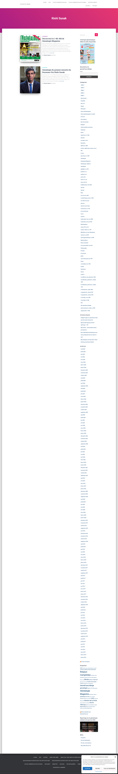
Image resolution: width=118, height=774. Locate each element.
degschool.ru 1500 (85, 135)
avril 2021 (83, 480)
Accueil (45, 2)
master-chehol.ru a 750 (86, 229)
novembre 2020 (84, 494)
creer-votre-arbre (54, 757)
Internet (82, 190)
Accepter (87, 768)
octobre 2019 (84, 525)
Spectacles (83, 269)
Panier (79, 764)
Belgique (83, 124)
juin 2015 (83, 644)
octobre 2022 (84, 441)
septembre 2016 (84, 604)
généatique (83, 696)
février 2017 (83, 591)
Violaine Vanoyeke (83, 708)
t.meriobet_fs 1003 (85, 300)
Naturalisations (84, 240)
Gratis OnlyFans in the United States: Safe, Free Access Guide (36, 760)
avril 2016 (83, 617)
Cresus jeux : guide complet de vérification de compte (72, 757)
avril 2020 (83, 509)
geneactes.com (86, 683)
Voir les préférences (109, 768)
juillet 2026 (83, 351)
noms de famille (89, 706)
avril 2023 (83, 425)
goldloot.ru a (84, 171)
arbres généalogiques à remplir (91, 668)
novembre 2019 (84, 522)
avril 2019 (83, 530)
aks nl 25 (83, 103)
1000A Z (82, 85)
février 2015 (83, 654)
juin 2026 (83, 354)
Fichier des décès (91, 681)
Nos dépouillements (92, 2)
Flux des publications (85, 740)
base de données (92, 669)
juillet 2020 (83, 501)
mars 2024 (83, 396)
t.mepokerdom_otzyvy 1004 (87, 294)
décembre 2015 (84, 628)
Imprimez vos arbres (87, 698)
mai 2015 (83, 646)
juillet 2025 (83, 380)
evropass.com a (84, 140)
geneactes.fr (91, 683)
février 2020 (83, 515)
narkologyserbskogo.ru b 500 (87, 237)
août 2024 (83, 388)
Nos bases (95, 5)
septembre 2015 (84, 636)
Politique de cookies (98, 771)
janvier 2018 (83, 562)
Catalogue (83, 129)
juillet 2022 (83, 449)
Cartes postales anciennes (87, 127)
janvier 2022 (83, 464)
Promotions (83, 253)
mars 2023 (83, 428)
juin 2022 (83, 451)
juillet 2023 (83, 417)
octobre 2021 (84, 472)
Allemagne (83, 108)
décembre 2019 (84, 520)
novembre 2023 (84, 407)
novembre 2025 (84, 372)
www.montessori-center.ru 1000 (88, 308)
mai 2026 (83, 356)
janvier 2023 (83, 433)
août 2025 (83, 378)
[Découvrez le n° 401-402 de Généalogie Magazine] (30, 48)
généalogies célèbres (92, 694)
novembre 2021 (84, 470)
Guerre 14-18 (84, 179)
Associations (84, 119)
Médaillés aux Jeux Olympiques (88, 232)
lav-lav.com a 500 (85, 195)
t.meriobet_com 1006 (85, 297)
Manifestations (84, 224)
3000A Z (82, 95)
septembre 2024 (84, 385)
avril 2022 (83, 457)
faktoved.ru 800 (84, 145)
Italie (82, 192)
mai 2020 (83, 507)
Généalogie (83, 158)
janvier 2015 (83, 657)
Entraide (82, 137)
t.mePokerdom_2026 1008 (87, 289)
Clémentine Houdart (83, 677)
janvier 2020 (83, 517)
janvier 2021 (83, 488)
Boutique (88, 5)
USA (82, 302)
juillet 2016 (83, 609)
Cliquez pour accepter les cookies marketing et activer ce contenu (89, 727)
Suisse (82, 271)
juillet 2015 (83, 641)
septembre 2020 (84, 496)
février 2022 (83, 462)
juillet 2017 (83, 578)
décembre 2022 (84, 436)
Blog (50, 2)
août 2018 (83, 544)
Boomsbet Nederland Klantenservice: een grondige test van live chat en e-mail (89, 335)
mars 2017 (83, 588)
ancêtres (83, 668)
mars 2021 (83, 483)
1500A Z (82, 87)
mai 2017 (83, 583)
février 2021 (83, 486)
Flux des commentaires (86, 742)
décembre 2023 (84, 404)
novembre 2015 (84, 631)
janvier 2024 (83, 401)
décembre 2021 (84, 467)
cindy (96, 675)
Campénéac (85, 675)
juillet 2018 (83, 546)
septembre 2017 (84, 573)
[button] (115, 757)
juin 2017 (83, 581)
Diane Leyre (82, 679)
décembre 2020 (84, 491)
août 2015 (83, 638)
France (82, 153)
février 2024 (83, 399)
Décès (82, 132)
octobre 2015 (84, 633)
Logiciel (82, 216)
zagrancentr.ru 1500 (85, 310)
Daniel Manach (94, 677)
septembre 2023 (84, 412)
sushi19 (82, 274)
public (82, 256)
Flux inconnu (85, 661)
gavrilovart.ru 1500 (85, 155)
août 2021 (83, 478)
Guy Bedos (95, 688)
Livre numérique (84, 211)
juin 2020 (83, 504)
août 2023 (83, 414)
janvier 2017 (83, 594)
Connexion (83, 737)
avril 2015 (83, 649)
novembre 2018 (84, 536)
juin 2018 (83, 549)
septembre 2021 (84, 475)
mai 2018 (83, 551)
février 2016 (83, 623)
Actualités (44, 67)
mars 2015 (83, 652)
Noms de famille (84, 242)
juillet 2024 (83, 391)
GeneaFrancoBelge (87, 685)
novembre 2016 (84, 599)
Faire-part (85, 681)
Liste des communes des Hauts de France (77, 2)
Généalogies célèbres (86, 163)
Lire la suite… (52, 52)
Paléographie (84, 248)
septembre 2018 (84, 541)
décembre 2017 (84, 565)
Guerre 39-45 (84, 182)
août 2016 (83, 607)
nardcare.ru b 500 (85, 235)
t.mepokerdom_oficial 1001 (87, 292)
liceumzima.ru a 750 (85, 208)
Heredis (82, 187)
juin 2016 (83, 612)
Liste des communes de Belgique (60, 2)
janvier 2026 (83, 367)
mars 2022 (83, 459)
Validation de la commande (59, 767)
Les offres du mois (85, 200)
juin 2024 (83, 393)
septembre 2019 (84, 528)
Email (81, 71)
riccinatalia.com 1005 (85, 263)
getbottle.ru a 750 (84, 169)
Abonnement (45, 36)
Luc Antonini (87, 702)
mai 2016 (83, 615)
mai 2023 (83, 422)
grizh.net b (83, 177)
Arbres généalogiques (86, 111)
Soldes (82, 266)
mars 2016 (83, 620)
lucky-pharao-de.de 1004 (86, 221)
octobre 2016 (84, 602)
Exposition (83, 143)
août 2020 (83, 499)
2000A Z (82, 93)
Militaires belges (94, 704)
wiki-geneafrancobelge (86, 305)
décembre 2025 (84, 370)
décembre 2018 (84, 533)
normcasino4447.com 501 (87, 245)
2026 (81, 668)
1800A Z (82, 90)
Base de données (84, 122)
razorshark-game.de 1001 (87, 258)
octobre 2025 (84, 375)
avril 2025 (83, 383)
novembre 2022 (84, 438)
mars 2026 (83, 362)
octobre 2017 (84, 570)
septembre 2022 (84, 443)
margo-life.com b (85, 227)
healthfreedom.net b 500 (86, 184)
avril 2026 (83, 359)
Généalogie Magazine (86, 161)
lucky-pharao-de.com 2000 (87, 219)
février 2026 (83, 364)
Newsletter (54, 764)
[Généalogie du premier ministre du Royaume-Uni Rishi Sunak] (30, 79)
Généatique (83, 166)
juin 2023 (83, 420)
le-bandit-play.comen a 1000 (87, 198)
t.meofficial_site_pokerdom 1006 (88, 277)
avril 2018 (83, 554)
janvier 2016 (83, 625)
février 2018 (83, 559)
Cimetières (93, 675)
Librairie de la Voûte (85, 205)
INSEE (92, 698)
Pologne (83, 250)
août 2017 (83, 575)
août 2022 (83, 446)
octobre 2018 (84, 538)
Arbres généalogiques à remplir (88, 114)
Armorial (83, 116)
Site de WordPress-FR (86, 745)
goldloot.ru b (84, 174)
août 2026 (83, 349)
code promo (89, 677)
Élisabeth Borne (89, 708)
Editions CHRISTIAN (93, 679)
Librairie (82, 203)
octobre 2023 (84, 409)
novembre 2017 (84, 567)
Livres (82, 213)
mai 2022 (83, 454)
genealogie (83, 688)
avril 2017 (83, 586)
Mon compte (47, 764)
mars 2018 (83, 557)
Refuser (97, 768)
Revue (82, 261)
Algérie (82, 106)
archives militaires (84, 669)
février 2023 (83, 430)
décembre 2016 (84, 596)
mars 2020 (83, 512)
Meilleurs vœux (88, 704)
